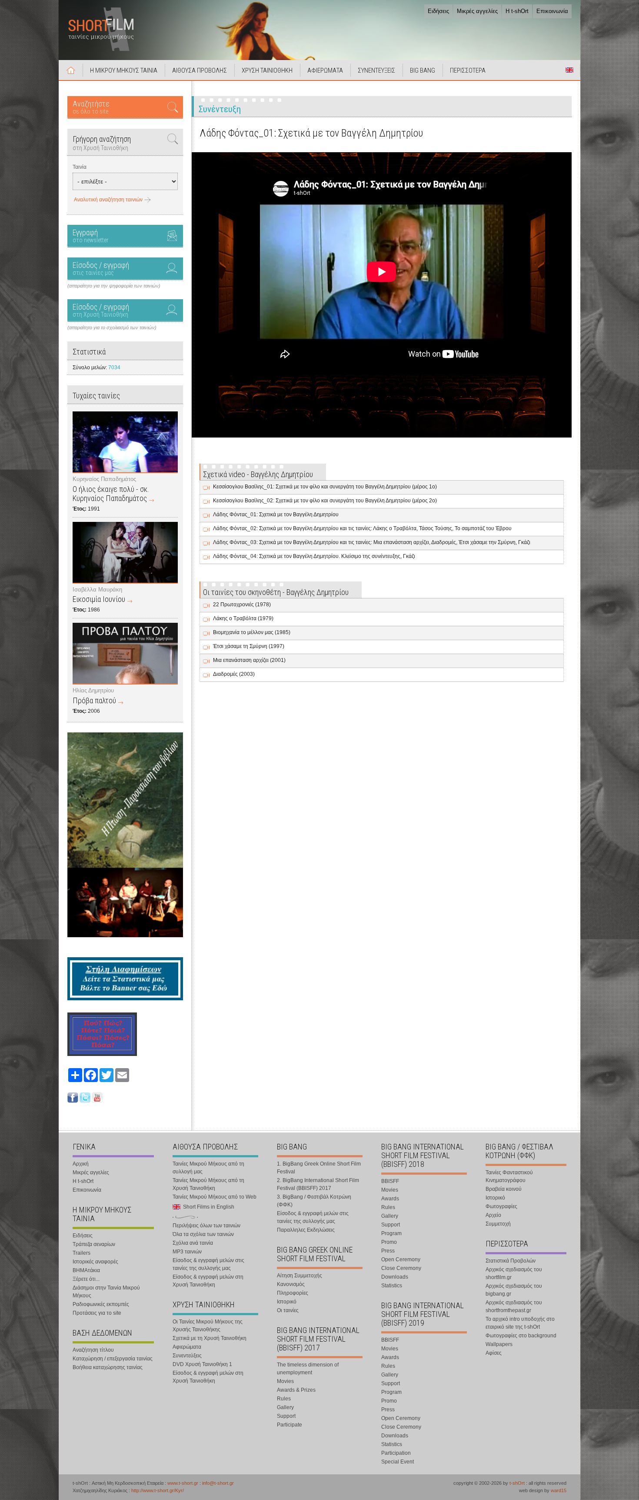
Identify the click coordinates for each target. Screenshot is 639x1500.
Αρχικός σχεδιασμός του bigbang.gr (514, 1290)
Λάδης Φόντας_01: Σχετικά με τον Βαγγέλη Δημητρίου (276, 514)
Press (388, 1251)
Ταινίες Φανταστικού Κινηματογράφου (509, 1176)
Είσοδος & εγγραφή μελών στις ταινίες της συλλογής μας (208, 1264)
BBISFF (390, 1181)
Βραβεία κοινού (504, 1189)
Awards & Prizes (296, 1390)
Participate (289, 1425)
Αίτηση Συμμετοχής (299, 1276)
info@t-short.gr (218, 1483)
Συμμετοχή (498, 1224)
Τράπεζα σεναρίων (94, 1244)
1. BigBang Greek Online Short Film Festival (319, 1168)
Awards (390, 1199)
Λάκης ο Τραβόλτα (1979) (243, 618)
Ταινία (80, 167)
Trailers (81, 1253)
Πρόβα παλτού (94, 700)
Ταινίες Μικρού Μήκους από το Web (214, 1197)
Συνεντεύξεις (187, 1356)
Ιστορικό (286, 1302)
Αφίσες (494, 1353)
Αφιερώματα (187, 1347)
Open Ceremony (400, 1259)
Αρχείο (493, 1215)
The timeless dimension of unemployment (308, 1369)
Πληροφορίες (292, 1293)
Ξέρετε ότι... (86, 1279)
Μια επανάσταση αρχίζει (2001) (249, 660)
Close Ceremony (401, 1268)
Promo (389, 1242)
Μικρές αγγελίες (477, 11)
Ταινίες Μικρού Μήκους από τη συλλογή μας (208, 1168)
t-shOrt (517, 1483)
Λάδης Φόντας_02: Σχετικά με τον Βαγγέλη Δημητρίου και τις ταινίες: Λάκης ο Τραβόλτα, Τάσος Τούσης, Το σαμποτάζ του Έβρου (362, 528)
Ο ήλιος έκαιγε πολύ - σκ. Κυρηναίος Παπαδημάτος (111, 493)
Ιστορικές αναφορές (95, 1262)
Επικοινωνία (552, 11)
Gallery (285, 1407)
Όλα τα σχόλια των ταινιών (203, 1234)
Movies (285, 1381)
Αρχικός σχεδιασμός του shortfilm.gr (514, 1273)
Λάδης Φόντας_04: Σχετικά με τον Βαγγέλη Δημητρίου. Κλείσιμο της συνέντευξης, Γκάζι (314, 556)
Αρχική (71, 70)
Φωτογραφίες (501, 1206)
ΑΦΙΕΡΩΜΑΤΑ (325, 70)
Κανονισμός (291, 1284)
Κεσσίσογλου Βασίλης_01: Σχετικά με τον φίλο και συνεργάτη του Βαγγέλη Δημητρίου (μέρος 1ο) (325, 487)
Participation (396, 1453)
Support (286, 1416)
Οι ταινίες (288, 1310)
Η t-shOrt (517, 11)
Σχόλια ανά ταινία (193, 1243)
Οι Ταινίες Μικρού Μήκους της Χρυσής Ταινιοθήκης (208, 1326)
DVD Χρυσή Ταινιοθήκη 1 (202, 1364)
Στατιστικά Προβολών (511, 1261)
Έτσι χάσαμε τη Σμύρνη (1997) (248, 646)
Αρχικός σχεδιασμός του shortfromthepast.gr (514, 1306)
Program (391, 1233)
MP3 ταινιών (187, 1252)
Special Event (397, 1462)
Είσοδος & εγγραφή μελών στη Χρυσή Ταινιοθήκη (208, 1281)
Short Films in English (569, 70)
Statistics (391, 1286)
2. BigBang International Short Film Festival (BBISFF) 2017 (318, 1184)
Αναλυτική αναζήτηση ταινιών (108, 200)
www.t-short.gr (182, 1483)
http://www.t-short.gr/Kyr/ (157, 1490)
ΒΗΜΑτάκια (86, 1270)
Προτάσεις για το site (97, 1313)
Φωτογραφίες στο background (521, 1336)
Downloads (394, 1277)
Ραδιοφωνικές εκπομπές (101, 1304)
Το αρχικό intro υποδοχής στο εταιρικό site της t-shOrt (520, 1323)
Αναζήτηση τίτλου (93, 1350)
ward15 (558, 1490)
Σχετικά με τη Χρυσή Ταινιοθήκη (209, 1338)
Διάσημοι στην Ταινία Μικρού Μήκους (106, 1292)
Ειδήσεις (438, 11)
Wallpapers (499, 1344)
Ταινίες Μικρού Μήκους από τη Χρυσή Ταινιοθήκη (208, 1184)
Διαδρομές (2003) (234, 674)
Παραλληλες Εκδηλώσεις (306, 1230)
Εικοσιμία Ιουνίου (99, 599)
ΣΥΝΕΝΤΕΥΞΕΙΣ (376, 70)
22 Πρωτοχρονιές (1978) (242, 604)
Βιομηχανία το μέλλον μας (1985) (251, 632)
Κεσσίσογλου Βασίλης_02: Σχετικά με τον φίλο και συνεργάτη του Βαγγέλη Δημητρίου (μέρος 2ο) (325, 501)
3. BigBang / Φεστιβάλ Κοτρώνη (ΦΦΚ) (314, 1201)
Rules (284, 1399)
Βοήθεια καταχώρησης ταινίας (108, 1367)
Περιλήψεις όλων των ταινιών (206, 1226)
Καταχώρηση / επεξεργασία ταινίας (113, 1359)
